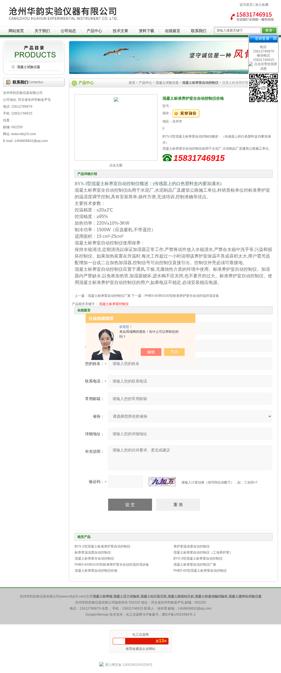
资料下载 (146, 31)
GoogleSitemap (97, 614)
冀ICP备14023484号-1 (179, 614)
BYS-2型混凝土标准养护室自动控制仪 (102, 546)
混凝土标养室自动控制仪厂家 (109, 296)
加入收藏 (261, 5)
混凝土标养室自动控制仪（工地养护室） (203, 552)
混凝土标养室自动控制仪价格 (96, 571)
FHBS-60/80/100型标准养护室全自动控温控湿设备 (182, 296)
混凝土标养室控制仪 (114, 304)
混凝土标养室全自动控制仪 (94, 558)
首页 (132, 83)
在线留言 (172, 31)
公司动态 (68, 31)
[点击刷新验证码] (162, 481)
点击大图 (115, 165)
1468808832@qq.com (194, 608)
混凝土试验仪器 (28, 67)
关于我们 (42, 31)
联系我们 (198, 31)
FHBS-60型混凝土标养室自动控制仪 (200, 571)
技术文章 (120, 31)
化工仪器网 (140, 634)
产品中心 (94, 31)
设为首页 (246, 5)
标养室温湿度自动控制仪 (93, 552)
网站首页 (16, 31)
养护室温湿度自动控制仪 (191, 546)
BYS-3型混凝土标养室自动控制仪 (198, 558)
